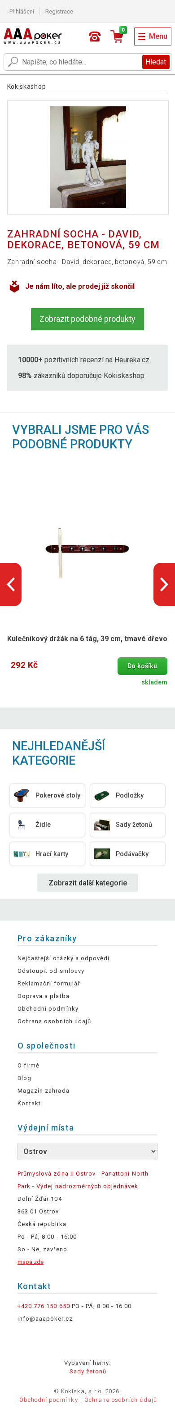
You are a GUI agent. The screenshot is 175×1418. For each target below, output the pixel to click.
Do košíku (142, 666)
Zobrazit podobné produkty (87, 319)
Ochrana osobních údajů (54, 1021)
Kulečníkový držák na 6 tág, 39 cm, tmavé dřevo (87, 638)
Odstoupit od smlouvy (51, 970)
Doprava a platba (44, 996)
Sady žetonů (88, 1371)
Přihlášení (21, 11)
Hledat (155, 62)
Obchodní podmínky (48, 1008)
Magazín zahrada (44, 1090)
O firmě (28, 1065)
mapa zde (31, 1261)
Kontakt (29, 1103)
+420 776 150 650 (44, 1306)
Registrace (59, 11)
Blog (24, 1078)
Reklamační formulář (49, 983)
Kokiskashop (26, 86)
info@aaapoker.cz (45, 1318)
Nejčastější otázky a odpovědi (63, 958)
